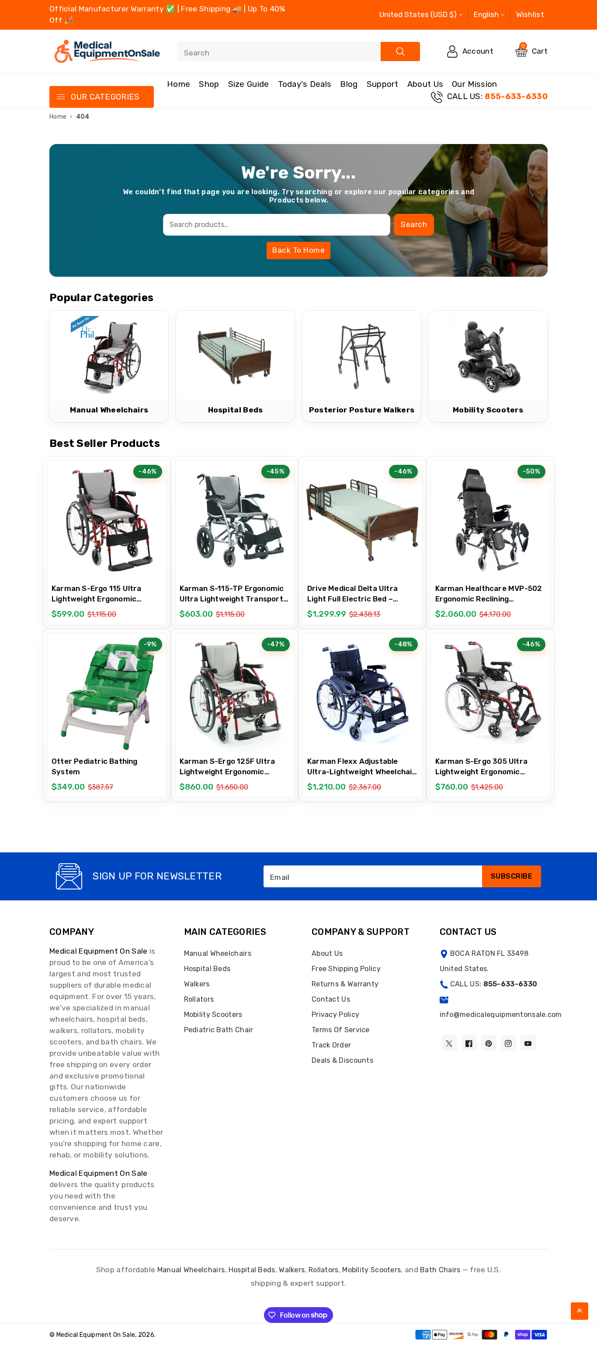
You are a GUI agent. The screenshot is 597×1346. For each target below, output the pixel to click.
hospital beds (252, 1270)
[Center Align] (60, 97)
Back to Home (298, 250)
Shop (209, 84)
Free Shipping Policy (346, 969)
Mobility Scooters (213, 1014)
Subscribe (512, 876)
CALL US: (497, 96)
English (486, 14)
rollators (324, 1270)
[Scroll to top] (579, 1311)
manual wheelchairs (191, 1270)
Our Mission (474, 84)
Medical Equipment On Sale (98, 951)
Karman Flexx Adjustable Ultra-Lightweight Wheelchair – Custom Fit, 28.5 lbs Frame (361, 771)
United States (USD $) (418, 14)
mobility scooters (371, 1270)
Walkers (197, 984)
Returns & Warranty (345, 984)
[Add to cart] (85, 520)
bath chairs (440, 1270)
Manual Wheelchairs (217, 953)
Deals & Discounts (342, 1060)
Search (414, 224)
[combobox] (298, 51)
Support (383, 84)
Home (178, 84)
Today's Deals (305, 84)
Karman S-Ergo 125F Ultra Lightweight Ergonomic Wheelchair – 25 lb (227, 771)
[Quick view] (129, 519)
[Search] (400, 51)
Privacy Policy (335, 1014)
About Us (425, 84)
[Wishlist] (106, 519)
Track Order (331, 1045)
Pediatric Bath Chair (218, 1030)
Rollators (199, 999)
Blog (349, 84)
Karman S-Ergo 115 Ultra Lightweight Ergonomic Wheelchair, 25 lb (97, 599)
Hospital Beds (207, 969)
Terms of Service (341, 1030)
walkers (292, 1270)
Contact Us (331, 999)
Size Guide (248, 84)
